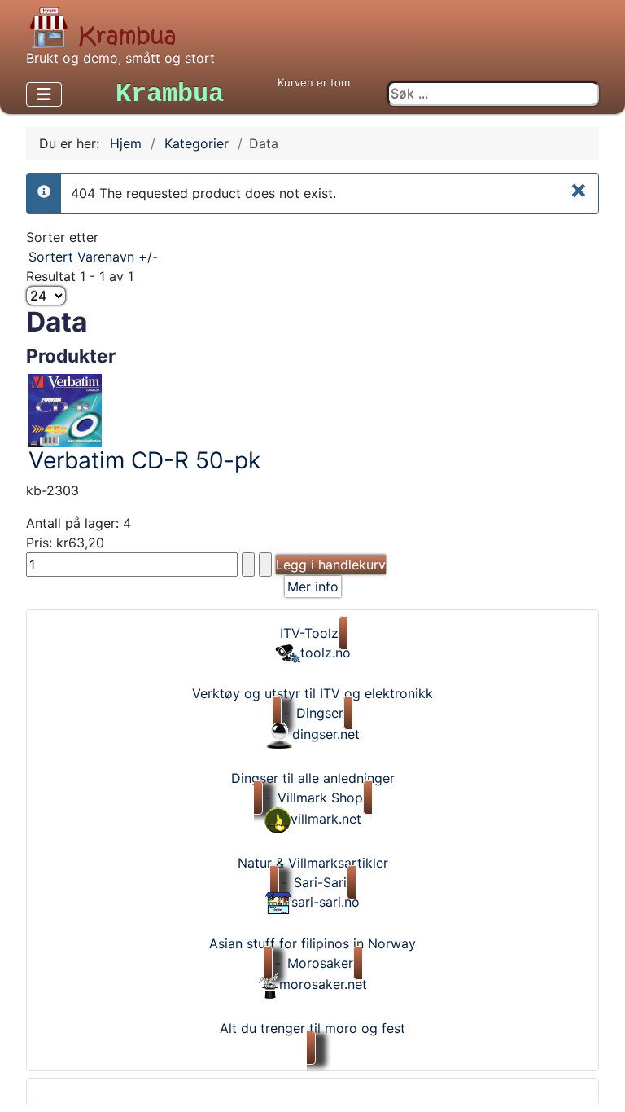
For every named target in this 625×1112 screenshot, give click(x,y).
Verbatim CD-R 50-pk (144, 460)
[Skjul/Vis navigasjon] (44, 94)
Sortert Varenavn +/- (93, 256)
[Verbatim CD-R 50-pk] (65, 409)
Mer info (313, 586)
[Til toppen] (600, 1086)
